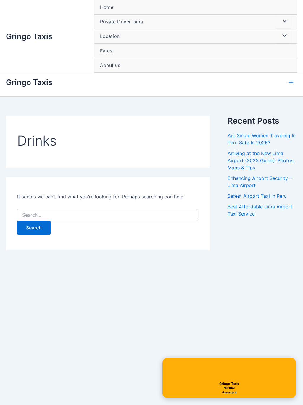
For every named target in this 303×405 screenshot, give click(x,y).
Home (106, 7)
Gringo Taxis (29, 36)
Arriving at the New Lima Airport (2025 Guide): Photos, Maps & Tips (261, 160)
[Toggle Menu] (283, 21)
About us (110, 65)
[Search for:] (107, 215)
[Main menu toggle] (291, 82)
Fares (106, 51)
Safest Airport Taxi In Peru (257, 196)
